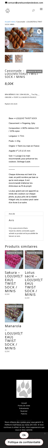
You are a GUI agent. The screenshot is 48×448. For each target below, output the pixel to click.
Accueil (7, 22)
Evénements (24, 408)
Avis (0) (12, 214)
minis (13, 22)
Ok (24, 435)
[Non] (45, 433)
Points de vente (24, 405)
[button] (39, 31)
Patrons (24, 414)
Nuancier (24, 411)
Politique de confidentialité (24, 442)
